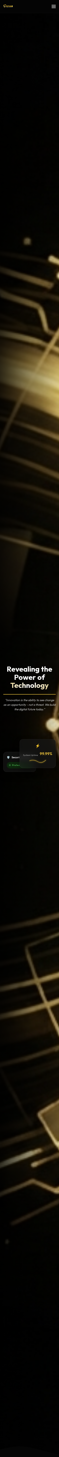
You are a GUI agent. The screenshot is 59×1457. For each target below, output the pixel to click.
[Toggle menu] (54, 6)
